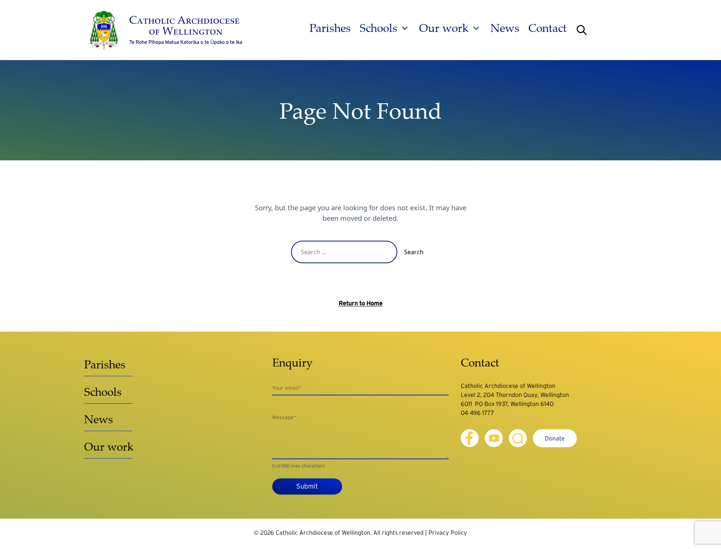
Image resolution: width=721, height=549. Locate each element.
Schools (378, 28)
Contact (547, 28)
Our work (444, 28)
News (504, 28)
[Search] (582, 30)
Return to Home (361, 303)
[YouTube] (494, 438)
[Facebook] (470, 438)
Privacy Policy (447, 532)
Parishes (330, 28)
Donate (555, 438)
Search (414, 252)
